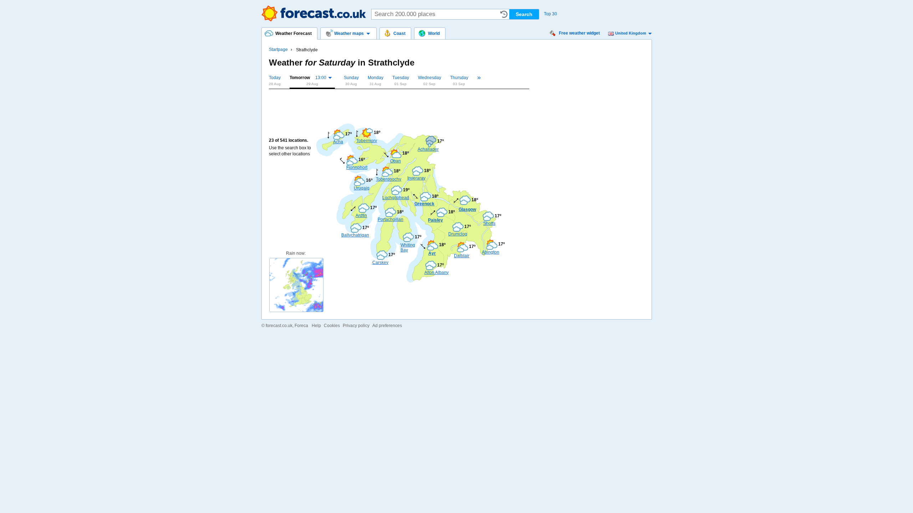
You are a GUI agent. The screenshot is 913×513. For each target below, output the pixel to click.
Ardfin (361, 215)
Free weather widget (579, 33)
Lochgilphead (393, 197)
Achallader (428, 149)
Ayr (432, 253)
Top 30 (550, 13)
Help (316, 325)
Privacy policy (356, 325)
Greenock (424, 203)
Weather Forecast (313, 13)
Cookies (332, 325)
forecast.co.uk (279, 325)
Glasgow (467, 209)
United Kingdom (630, 33)
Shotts (489, 223)
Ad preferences (387, 325)
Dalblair (461, 255)
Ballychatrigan (352, 235)
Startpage (278, 49)
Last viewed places (503, 14)
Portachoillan (388, 219)
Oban (395, 161)
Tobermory (366, 140)
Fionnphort (356, 167)
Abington (490, 252)
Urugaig (361, 188)
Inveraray (416, 178)
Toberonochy (388, 179)
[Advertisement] (399, 104)
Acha (338, 141)
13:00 (320, 77)
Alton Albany (436, 272)
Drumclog (457, 234)
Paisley (435, 220)
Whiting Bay (408, 248)
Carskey (380, 262)
